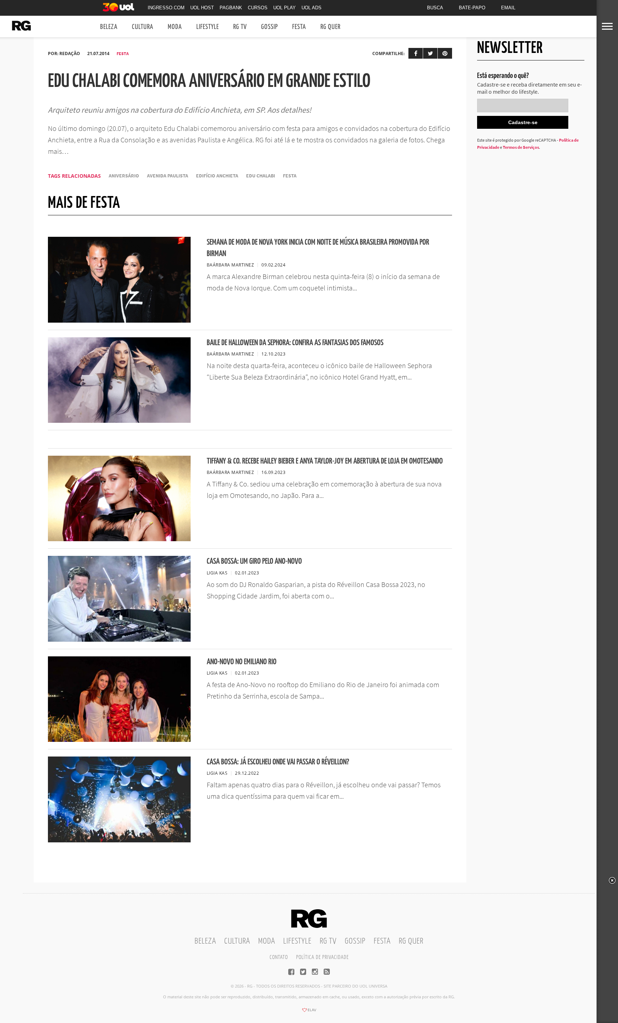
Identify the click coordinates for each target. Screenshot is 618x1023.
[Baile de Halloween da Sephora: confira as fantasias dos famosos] (119, 421)
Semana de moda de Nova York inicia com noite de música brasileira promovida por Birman (318, 248)
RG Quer (330, 27)
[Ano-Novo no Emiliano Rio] (119, 740)
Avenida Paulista (167, 176)
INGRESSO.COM (166, 7)
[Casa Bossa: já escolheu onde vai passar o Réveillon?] (119, 840)
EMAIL (508, 7)
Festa (299, 27)
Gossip (269, 27)
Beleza (109, 27)
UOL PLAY (284, 7)
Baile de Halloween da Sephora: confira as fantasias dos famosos (295, 343)
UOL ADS (311, 7)
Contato (279, 957)
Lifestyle (207, 27)
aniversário (124, 176)
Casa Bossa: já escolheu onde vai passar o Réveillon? (278, 762)
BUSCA (435, 7)
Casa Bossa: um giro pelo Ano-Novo (254, 561)
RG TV (240, 27)
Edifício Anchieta (217, 176)
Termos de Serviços (521, 147)
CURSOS (258, 7)
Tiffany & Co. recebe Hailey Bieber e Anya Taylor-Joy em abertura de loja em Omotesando (325, 461)
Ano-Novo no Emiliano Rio (241, 662)
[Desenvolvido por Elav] (309, 1012)
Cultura (142, 27)
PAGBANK (231, 7)
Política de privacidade (322, 957)
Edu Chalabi (260, 176)
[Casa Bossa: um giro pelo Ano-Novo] (119, 639)
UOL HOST (202, 7)
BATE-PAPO (472, 7)
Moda (175, 27)
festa (289, 176)
